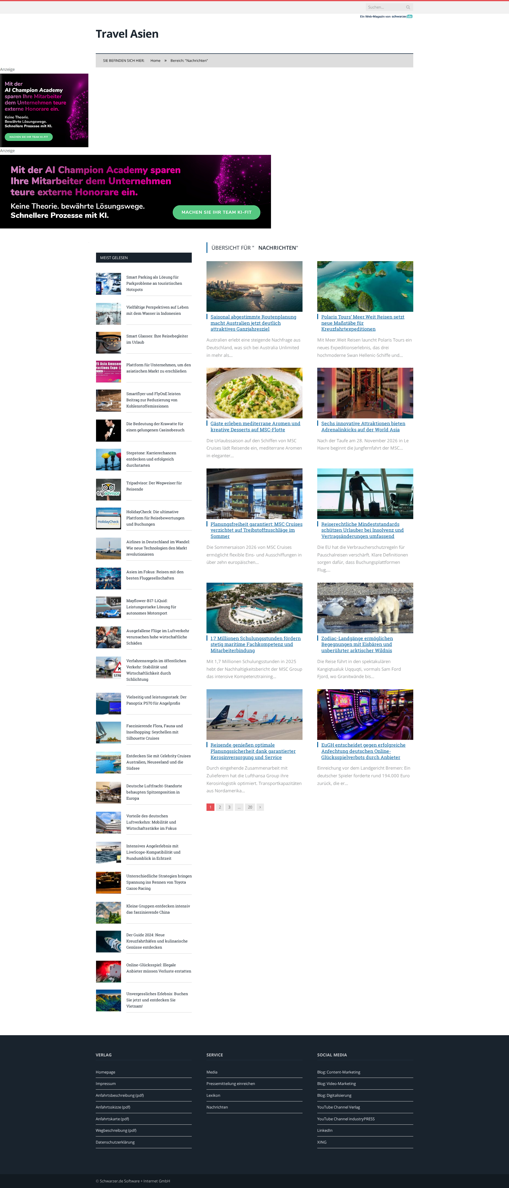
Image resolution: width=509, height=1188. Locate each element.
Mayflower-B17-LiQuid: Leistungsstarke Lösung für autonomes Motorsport (151, 607)
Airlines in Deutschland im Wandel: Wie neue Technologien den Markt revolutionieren (158, 548)
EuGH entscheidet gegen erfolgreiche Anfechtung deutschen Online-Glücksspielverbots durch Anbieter (363, 751)
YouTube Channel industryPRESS (346, 1118)
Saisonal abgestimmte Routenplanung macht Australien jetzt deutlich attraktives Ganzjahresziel (253, 323)
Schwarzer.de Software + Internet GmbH (135, 1181)
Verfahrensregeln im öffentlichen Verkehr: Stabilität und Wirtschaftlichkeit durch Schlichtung (156, 670)
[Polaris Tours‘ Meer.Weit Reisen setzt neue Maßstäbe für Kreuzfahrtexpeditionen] (365, 286)
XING (321, 1142)
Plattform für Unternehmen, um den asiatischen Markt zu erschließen (158, 368)
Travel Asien (127, 33)
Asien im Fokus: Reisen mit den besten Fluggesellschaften (155, 575)
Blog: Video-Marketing (336, 1083)
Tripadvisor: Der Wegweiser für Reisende (154, 486)
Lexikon (213, 1095)
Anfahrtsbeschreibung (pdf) (120, 1095)
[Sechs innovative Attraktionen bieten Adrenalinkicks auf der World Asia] (365, 393)
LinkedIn (325, 1130)
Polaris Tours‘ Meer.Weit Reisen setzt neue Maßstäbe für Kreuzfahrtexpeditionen (362, 323)
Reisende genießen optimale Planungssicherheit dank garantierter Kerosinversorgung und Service (253, 751)
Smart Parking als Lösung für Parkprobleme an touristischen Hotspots (154, 283)
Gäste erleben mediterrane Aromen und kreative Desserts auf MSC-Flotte (255, 426)
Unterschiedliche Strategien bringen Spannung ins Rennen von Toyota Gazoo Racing (159, 882)
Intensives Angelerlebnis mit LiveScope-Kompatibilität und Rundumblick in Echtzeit (153, 852)
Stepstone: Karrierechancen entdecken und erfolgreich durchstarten (151, 459)
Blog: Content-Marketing (338, 1072)
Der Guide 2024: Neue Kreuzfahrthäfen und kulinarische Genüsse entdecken (157, 941)
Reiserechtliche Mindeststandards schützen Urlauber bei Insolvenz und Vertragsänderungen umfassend (362, 530)
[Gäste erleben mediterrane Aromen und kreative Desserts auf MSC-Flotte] (254, 393)
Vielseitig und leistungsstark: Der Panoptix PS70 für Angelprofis (156, 700)
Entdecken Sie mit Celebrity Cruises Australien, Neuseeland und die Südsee (158, 762)
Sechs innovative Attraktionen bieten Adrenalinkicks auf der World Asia (363, 426)
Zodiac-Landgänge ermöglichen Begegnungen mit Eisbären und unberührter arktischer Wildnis (357, 644)
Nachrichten (217, 1107)
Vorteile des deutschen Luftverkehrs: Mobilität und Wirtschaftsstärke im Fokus (151, 822)
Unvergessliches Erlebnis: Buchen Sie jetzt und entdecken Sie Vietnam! (157, 1000)
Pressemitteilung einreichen (230, 1083)
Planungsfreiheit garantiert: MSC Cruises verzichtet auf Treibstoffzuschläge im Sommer (257, 530)
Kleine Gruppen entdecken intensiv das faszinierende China (158, 909)
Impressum (106, 1083)
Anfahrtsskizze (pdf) (113, 1107)
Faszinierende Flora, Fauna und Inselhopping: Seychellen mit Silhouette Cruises (154, 732)
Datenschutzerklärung (115, 1142)
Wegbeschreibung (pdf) (116, 1130)
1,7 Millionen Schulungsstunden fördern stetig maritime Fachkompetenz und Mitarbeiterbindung (256, 644)
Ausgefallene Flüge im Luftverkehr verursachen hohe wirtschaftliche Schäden (157, 637)
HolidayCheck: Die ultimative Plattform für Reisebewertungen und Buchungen (155, 518)
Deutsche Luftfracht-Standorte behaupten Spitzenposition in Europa (154, 792)
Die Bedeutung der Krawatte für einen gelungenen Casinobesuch (155, 427)
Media (211, 1072)
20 (250, 807)
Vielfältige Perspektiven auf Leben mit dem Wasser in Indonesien (157, 310)
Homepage (105, 1072)
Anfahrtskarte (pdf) (112, 1118)
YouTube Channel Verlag (338, 1107)
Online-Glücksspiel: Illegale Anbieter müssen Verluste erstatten (158, 968)
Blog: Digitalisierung (334, 1095)
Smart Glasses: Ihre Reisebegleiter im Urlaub (157, 339)
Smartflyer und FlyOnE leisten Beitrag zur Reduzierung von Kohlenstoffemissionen (153, 400)
